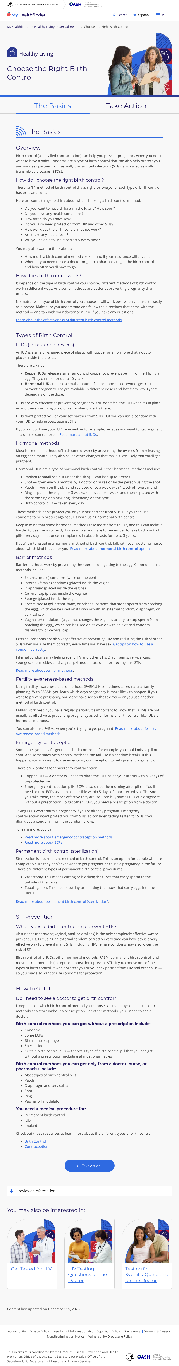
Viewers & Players (157, 1331)
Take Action (91, 1165)
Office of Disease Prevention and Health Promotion (85, 4)
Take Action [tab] (126, 105)
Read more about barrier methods (44, 670)
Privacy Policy (39, 1331)
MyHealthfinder (26, 14)
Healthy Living (44, 26)
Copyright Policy (108, 1331)
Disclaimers (132, 1331)
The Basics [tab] (52, 105)
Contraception (36, 1146)
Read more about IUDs (78, 434)
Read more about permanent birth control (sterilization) (62, 901)
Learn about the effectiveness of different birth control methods (69, 319)
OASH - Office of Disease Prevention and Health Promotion (154, 1357)
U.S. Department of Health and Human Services (36, 4)
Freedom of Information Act (73, 1331)
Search (123, 14)
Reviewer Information (36, 1191)
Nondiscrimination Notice (65, 1336)
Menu (166, 14)
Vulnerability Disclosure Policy (110, 1336)
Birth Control (35, 1141)
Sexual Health (69, 26)
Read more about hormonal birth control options (110, 548)
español (144, 15)
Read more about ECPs (43, 842)
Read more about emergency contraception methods (69, 837)
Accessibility (17, 1331)
